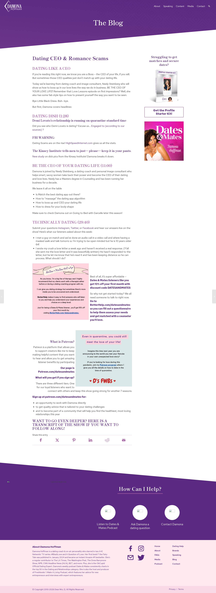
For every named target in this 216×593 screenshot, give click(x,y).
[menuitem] (157, 6)
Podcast (158, 564)
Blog (174, 559)
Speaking (176, 555)
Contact (176, 564)
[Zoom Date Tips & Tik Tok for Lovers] (214, 296)
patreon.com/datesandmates (63, 396)
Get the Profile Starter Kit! (164, 112)
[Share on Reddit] (107, 440)
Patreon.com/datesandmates (56, 371)
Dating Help (178, 546)
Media (157, 559)
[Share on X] (57, 440)
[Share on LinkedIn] (90, 440)
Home (157, 546)
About (157, 550)
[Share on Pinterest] (74, 440)
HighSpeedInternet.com (79, 143)
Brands (175, 550)
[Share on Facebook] (40, 440)
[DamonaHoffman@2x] (14, 6)
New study (38, 156)
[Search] (209, 6)
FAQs (156, 555)
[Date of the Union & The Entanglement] (2, 296)
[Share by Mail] (123, 440)
